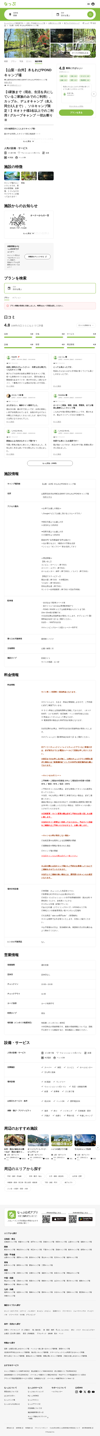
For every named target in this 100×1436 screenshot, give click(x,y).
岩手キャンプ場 (36, 1242)
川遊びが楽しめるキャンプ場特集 (75, 1356)
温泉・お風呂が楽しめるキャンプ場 (16, 1349)
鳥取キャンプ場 (34, 1281)
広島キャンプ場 (22, 1281)
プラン (13, 61)
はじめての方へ (9, 1396)
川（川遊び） (26, 1330)
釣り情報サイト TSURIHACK (65, 1371)
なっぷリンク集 (9, 1400)
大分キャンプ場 (59, 1292)
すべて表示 (10, 386)
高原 (47, 1330)
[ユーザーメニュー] (91, 4)
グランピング (30, 1315)
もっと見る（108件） (50, 463)
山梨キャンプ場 (9, 1257)
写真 (21, 61)
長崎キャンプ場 (34, 1292)
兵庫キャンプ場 (22, 1273)
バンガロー (31, 1311)
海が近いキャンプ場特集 (39, 1352)
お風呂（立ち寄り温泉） (12, 1333)
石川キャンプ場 (59, 1257)
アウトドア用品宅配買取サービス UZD (17, 1378)
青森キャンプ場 (23, 1242)
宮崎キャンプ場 (72, 1292)
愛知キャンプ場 (34, 1265)
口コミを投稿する (85, 325)
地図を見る (8, 82)
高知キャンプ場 (22, 1284)
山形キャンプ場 (73, 1242)
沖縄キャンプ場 (9, 1296)
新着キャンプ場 (64, 1349)
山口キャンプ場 (59, 1281)
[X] (85, 1392)
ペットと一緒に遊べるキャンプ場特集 (44, 1349)
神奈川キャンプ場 (23, 1250)
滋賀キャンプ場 (47, 1273)
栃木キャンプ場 (73, 1250)
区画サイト (57, 1311)
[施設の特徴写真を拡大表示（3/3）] (46, 176)
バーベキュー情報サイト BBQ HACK (43, 1375)
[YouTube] (93, 1392)
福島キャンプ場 (86, 1242)
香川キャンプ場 (72, 1281)
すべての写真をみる (80, 53)
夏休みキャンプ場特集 (34, 1356)
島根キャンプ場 (47, 1281)
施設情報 (38, 61)
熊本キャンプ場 (47, 1292)
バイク (78, 1330)
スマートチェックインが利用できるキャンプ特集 (67, 1352)
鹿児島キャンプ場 (85, 1292)
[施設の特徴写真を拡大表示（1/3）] (12, 176)
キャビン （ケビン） (44, 1311)
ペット (61, 1333)
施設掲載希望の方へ (35, 1412)
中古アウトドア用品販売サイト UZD (71, 1375)
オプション (16, 298)
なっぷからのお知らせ (12, 1404)
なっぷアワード (33, 1404)
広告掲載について (34, 1408)
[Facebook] (89, 1392)
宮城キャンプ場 (48, 1242)
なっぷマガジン (33, 1400)
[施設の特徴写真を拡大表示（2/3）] (29, 176)
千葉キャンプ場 (48, 1250)
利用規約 (28, 1428)
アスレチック (41, 1333)
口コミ (29, 61)
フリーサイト (67, 1311)
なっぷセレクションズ (35, 1391)
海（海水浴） (37, 1330)
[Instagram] (76, 1392)
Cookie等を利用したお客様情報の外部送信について (65, 1428)
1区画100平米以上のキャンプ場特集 (17, 1352)
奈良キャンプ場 (59, 1273)
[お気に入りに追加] (22, 1137)
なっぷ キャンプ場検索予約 (13, 23)
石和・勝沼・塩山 (35, 1176)
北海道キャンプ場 (10, 1242)
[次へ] (94, 94)
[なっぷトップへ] (10, 4)
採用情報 (18, 1428)
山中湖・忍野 (77, 1176)
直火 (55, 1333)
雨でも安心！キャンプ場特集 (14, 1356)
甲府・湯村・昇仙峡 (14, 1176)
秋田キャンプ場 (61, 1242)
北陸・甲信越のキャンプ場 (35, 23)
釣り (72, 1330)
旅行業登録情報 (86, 1428)
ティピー (90, 1311)
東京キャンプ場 (9, 1250)
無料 (52, 1330)
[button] (26, 370)
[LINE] (80, 1392)
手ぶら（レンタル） (63, 1330)
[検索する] (90, 14)
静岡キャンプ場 (22, 1265)
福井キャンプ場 (72, 1257)
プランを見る (76, 112)
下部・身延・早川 (51, 1182)
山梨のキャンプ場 (54, 23)
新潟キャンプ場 (34, 1257)
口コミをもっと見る (76, 106)
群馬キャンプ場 (86, 1250)
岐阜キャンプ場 (9, 1265)
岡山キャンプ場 (9, 1281)
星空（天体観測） (29, 1333)
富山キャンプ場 (47, 1257)
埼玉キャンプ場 (36, 1250)
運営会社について (10, 1391)
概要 (6, 61)
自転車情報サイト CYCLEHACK (15, 1375)
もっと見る (27, 141)
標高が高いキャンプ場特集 (52, 1356)
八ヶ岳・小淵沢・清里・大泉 (17, 1189)
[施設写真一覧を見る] (27, 43)
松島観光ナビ (39, 1378)
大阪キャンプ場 (9, 1273)
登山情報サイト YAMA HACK (41, 1371)
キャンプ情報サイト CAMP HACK (16, 1371)
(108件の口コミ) (15, 85)
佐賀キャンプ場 (22, 1292)
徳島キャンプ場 (84, 1281)
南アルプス (69, 1182)
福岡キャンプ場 (9, 1292)
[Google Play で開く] (86, 1219)
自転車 (50, 1333)
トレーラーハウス (79, 1311)
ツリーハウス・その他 (16, 1315)
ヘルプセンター (57, 1391)
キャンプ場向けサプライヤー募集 (37, 1418)
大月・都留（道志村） (57, 1176)
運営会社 (9, 1428)
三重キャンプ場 (47, 1265)
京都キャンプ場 (34, 1273)
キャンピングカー (88, 1330)
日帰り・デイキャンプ (12, 1330)
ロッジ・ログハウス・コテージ (15, 1311)
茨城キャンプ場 (61, 1250)
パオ (5, 1315)
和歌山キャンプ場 (73, 1273)
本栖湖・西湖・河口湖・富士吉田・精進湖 (22, 1182)
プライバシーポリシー (41, 1428)
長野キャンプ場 (22, 1257)
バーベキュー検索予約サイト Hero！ (60, 1378)
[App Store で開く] (59, 1219)
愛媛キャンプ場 (9, 1284)
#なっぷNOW (32, 1396)
